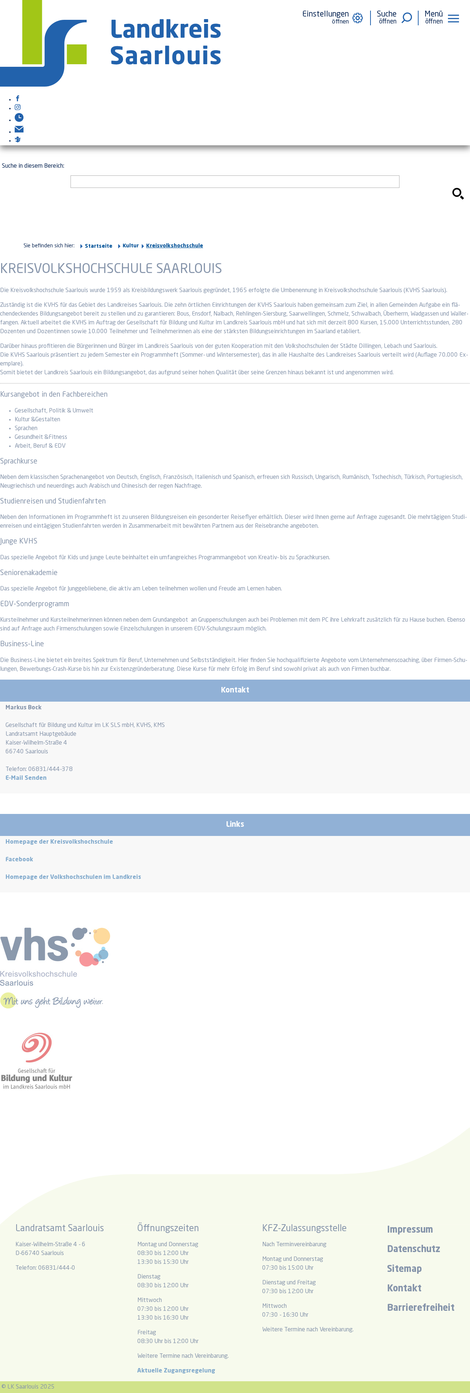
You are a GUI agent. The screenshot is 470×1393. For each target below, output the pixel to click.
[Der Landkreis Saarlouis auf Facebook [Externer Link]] (18, 100)
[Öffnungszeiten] (19, 120)
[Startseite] (110, 85)
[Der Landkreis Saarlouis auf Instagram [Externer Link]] (18, 109)
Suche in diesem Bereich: (33, 166)
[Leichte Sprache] (18, 141)
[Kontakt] (19, 132)
